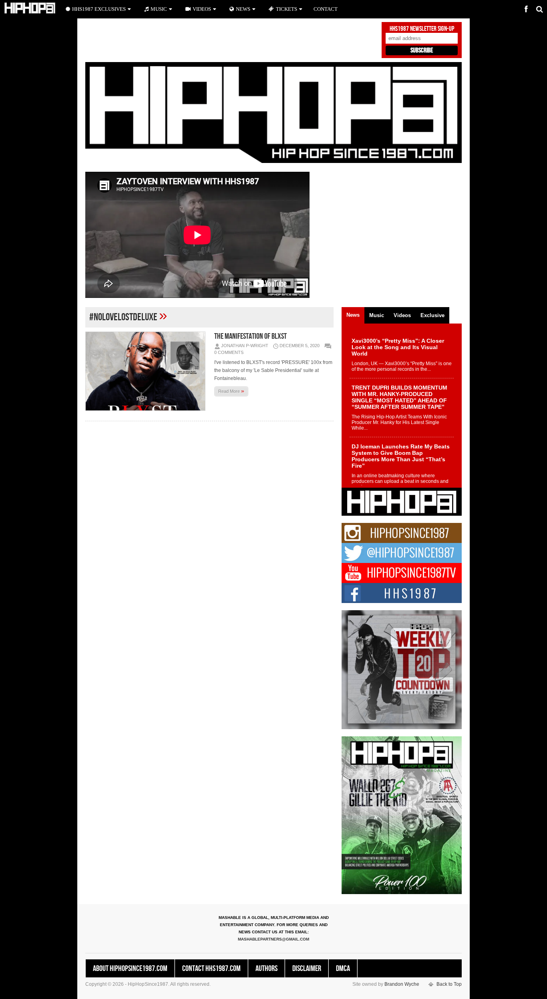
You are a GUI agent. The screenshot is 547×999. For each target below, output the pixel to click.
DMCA (343, 968)
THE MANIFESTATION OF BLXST (250, 336)
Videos (202, 9)
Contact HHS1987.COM (211, 968)
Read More (231, 391)
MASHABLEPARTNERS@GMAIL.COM (273, 939)
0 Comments (228, 352)
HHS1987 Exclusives (99, 9)
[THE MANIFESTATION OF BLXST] (147, 371)
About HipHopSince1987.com (130, 968)
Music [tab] (376, 315)
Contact (326, 9)
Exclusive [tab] (432, 315)
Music (159, 9)
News (243, 9)
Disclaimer (306, 968)
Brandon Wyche (401, 984)
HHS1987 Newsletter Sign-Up (422, 29)
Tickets (286, 9)
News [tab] (353, 315)
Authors (266, 968)
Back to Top (449, 984)
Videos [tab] (402, 315)
